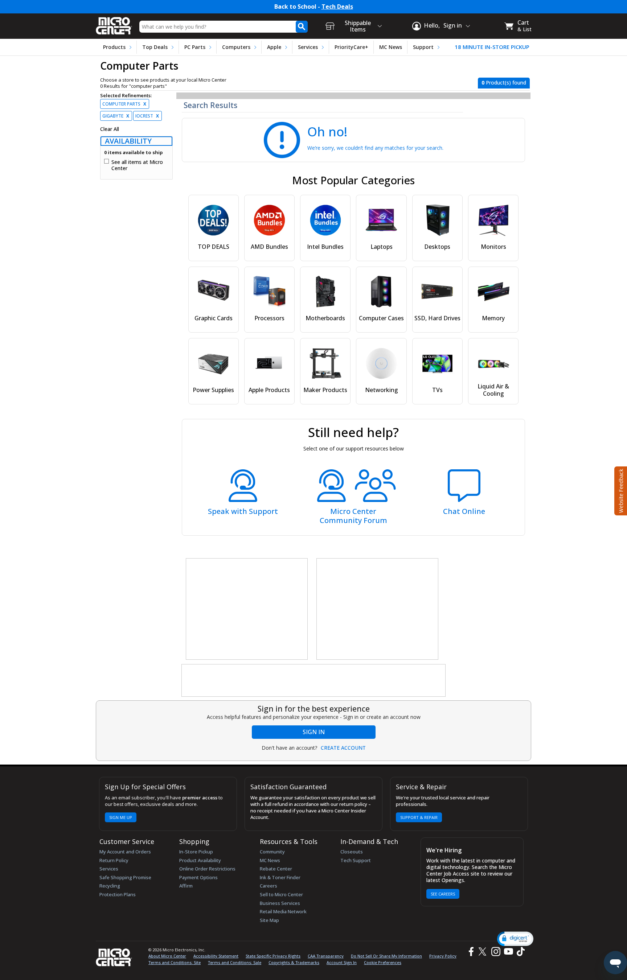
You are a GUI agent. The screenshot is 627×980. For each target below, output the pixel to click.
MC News (390, 47)
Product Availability (200, 860)
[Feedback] (620, 490)
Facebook (470, 951)
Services (308, 47)
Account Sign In (342, 962)
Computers (236, 47)
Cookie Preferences (382, 962)
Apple (274, 47)
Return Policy (113, 860)
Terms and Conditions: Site (174, 962)
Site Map (269, 920)
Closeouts (351, 851)
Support (423, 47)
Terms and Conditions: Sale (234, 962)
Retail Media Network (283, 911)
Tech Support (355, 860)
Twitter (483, 951)
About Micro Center (167, 956)
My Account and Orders (125, 851)
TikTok (519, 951)
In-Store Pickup (196, 851)
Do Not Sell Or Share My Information (386, 956)
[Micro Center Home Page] (114, 23)
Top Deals (155, 47)
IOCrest (147, 116)
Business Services (280, 903)
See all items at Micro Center (137, 165)
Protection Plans (117, 894)
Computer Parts (124, 104)
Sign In (314, 732)
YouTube (508, 951)
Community (272, 851)
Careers (268, 885)
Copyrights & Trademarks (294, 962)
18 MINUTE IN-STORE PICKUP (492, 47)
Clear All (109, 129)
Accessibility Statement (215, 956)
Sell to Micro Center (281, 894)
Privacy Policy (442, 956)
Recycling (109, 885)
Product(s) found (503, 82)
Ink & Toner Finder (280, 877)
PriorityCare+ (351, 47)
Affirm (186, 885)
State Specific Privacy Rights (273, 956)
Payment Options (198, 877)
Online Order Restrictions (207, 868)
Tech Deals (337, 7)
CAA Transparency (326, 956)
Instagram (495, 951)
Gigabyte (115, 116)
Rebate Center (276, 868)
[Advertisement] (247, 609)
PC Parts (194, 47)
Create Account (343, 748)
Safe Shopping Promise (125, 877)
